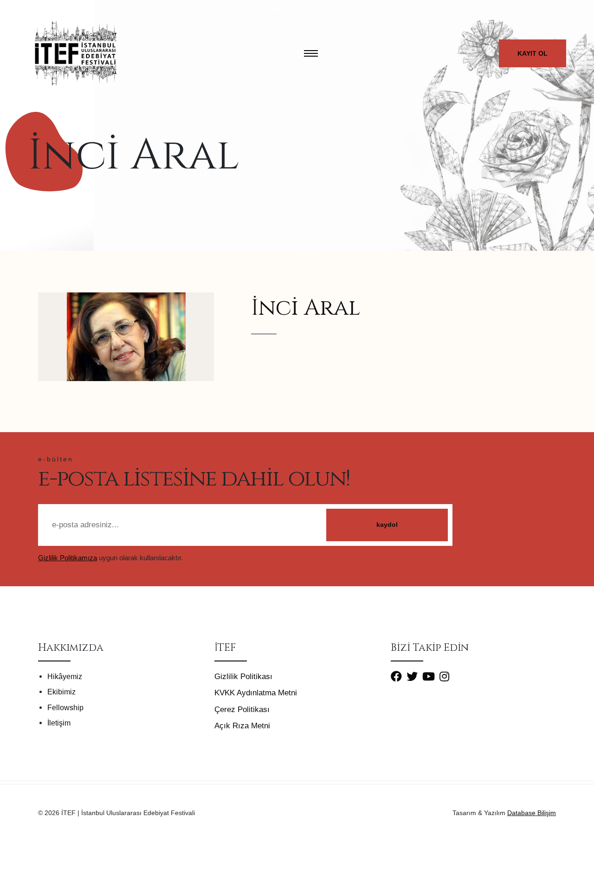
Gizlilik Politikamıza (67, 558)
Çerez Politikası (242, 709)
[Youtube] (430, 676)
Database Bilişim (531, 812)
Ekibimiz (61, 692)
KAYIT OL (532, 53)
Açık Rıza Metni (242, 725)
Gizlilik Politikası (243, 676)
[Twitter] (414, 676)
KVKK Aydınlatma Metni (255, 692)
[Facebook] (399, 676)
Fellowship (65, 708)
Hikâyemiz (64, 676)
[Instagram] (446, 676)
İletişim (59, 723)
